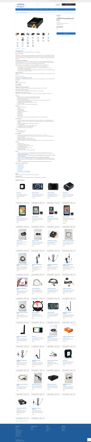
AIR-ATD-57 (19, 192)
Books (30, 9)
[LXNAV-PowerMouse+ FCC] (35, 23)
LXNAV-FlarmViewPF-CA (36, 384)
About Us (16, 427)
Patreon (16, 428)
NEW (20, 9)
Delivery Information (18, 436)
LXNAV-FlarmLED (35, 192)
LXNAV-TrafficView (35, 312)
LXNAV (60, 22)
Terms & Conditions (18, 432)
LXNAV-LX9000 (35, 216)
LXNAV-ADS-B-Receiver (51, 384)
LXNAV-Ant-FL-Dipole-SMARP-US (67, 313)
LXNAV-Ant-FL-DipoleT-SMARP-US (36, 409)
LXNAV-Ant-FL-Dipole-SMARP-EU (36, 361)
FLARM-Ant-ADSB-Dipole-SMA (37, 265)
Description (18, 48)
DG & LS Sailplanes (35, 9)
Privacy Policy (17, 435)
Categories (47, 9)
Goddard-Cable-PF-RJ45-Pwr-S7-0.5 (22, 313)
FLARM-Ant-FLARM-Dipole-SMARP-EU (22, 361)
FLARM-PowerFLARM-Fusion (68, 336)
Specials (47, 430)
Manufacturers (41, 9)
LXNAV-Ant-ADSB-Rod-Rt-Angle (22, 337)
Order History (64, 428)
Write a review (67, 35)
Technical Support (18, 431)
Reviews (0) (23, 48)
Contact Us (32, 427)
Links (56, 9)
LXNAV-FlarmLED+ (50, 312)
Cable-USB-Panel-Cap (51, 288)
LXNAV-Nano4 (19, 216)
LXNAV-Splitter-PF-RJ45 (52, 240)
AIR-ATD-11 (34, 336)
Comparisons (52, 9)
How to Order (17, 429)
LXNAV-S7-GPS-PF (35, 240)
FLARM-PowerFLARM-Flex (21, 408)
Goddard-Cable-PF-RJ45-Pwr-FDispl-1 (22, 265)
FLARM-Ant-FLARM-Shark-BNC (22, 289)
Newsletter (63, 430)
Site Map (32, 429)
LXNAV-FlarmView (50, 192)
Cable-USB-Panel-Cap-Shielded (67, 385)
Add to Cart (66, 33)
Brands (47, 427)
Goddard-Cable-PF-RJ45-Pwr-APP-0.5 (22, 385)
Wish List (63, 429)
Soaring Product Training (19, 430)
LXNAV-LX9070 (66, 216)
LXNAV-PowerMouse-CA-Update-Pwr (52, 337)
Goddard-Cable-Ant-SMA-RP (68, 240)
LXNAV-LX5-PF (19, 240)
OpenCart (20, 439)
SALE (23, 9)
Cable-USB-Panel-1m (36, 288)
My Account (63, 427)
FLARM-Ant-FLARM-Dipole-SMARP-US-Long (68, 265)
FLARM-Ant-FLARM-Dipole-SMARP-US (52, 265)
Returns (32, 428)
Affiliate (47, 429)
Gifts (26, 9)
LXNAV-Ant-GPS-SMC (67, 288)
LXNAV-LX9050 (50, 216)
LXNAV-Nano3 (65, 192)
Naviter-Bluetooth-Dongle (52, 360)
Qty (57, 28)
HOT (17, 9)
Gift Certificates (48, 428)
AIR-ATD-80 (65, 360)
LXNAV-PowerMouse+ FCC (23, 12)
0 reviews (63, 35)
